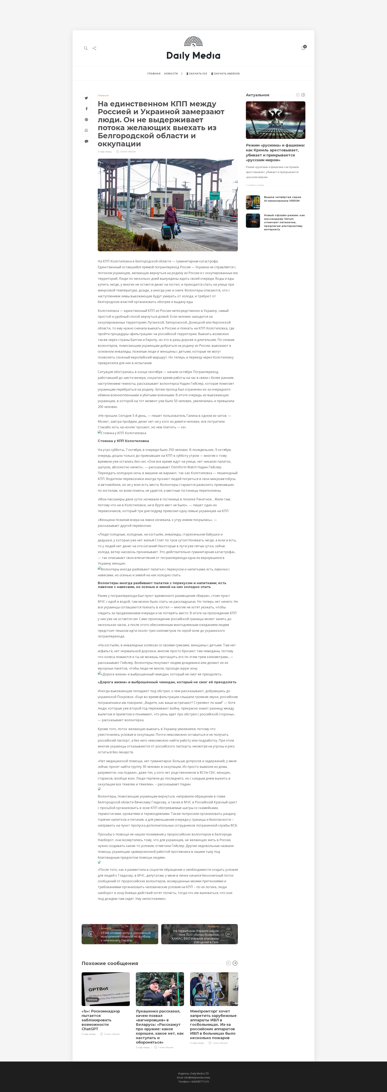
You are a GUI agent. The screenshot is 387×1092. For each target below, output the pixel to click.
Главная (153, 73)
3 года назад (104, 151)
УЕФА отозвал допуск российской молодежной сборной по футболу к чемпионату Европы (126, 936)
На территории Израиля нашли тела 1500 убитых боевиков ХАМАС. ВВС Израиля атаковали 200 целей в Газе (195, 936)
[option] (106, 1003)
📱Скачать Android (225, 73)
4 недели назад (255, 185)
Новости (171, 73)
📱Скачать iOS (196, 73)
